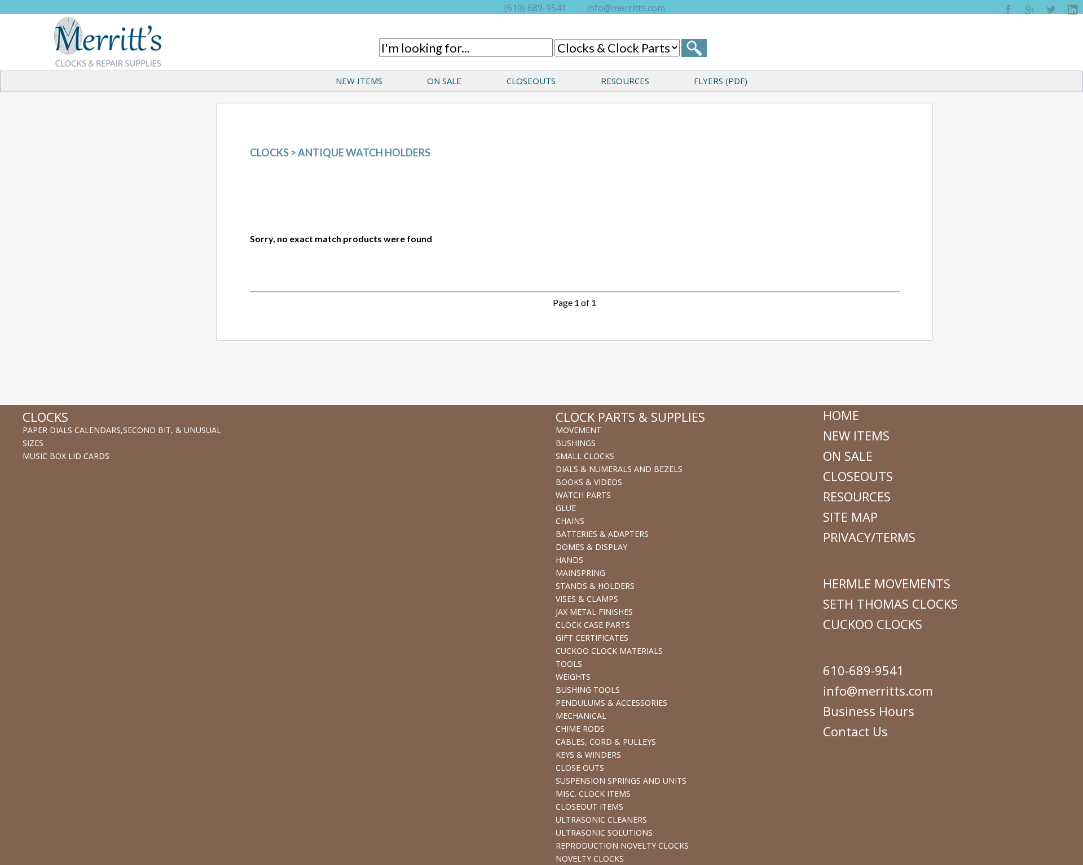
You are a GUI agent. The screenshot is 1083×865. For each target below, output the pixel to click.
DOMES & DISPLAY (591, 546)
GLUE (566, 508)
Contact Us (855, 731)
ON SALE (444, 80)
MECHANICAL (581, 715)
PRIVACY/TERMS (869, 536)
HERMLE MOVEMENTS (886, 583)
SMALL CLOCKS (585, 456)
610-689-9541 (863, 670)
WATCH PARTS (583, 495)
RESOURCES (625, 80)
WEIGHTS (573, 676)
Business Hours (868, 710)
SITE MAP (850, 516)
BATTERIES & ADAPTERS (602, 533)
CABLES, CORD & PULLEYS (606, 741)
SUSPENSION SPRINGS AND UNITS (621, 780)
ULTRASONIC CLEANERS (601, 819)
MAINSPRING (580, 572)
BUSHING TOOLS (588, 689)
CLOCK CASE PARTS (593, 624)
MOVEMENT (578, 430)
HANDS (569, 559)
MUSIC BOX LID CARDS (66, 456)
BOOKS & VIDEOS (589, 482)
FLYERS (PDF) (720, 80)
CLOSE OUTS (580, 767)
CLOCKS (45, 416)
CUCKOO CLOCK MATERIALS (609, 650)
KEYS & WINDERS (588, 754)
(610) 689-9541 (535, 8)
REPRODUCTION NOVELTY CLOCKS (622, 845)
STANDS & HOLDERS (595, 585)
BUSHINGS (576, 443)
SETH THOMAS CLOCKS (890, 603)
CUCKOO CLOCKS (872, 623)
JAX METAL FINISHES (594, 611)
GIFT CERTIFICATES (592, 637)
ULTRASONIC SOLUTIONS (604, 832)
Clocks (269, 152)
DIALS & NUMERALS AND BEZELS (619, 469)
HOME (841, 415)
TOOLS (569, 663)
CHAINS (570, 520)
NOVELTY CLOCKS (590, 858)
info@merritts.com (626, 8)
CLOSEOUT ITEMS (589, 806)
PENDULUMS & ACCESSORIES (611, 702)
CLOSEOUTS (531, 80)
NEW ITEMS (359, 80)
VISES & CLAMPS (587, 598)
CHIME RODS (580, 728)
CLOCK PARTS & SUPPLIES (630, 416)
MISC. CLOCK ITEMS (593, 793)
